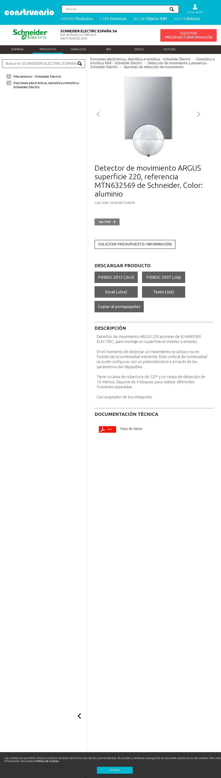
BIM (108, 49)
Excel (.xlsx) (116, 291)
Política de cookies (47, 760)
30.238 (150, 19)
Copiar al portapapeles (119, 306)
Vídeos (139, 49)
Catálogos (78, 49)
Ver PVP (107, 222)
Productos (48, 49)
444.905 (77, 19)
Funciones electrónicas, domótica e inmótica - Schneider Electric (140, 59)
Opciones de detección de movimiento (153, 67)
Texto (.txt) (163, 291)
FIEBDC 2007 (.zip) (163, 277)
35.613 (187, 19)
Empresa (17, 49)
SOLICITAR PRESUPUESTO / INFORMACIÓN (135, 244)
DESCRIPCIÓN (110, 328)
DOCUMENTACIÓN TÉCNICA (126, 414)
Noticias (169, 49)
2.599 (112, 19)
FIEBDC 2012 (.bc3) (116, 277)
